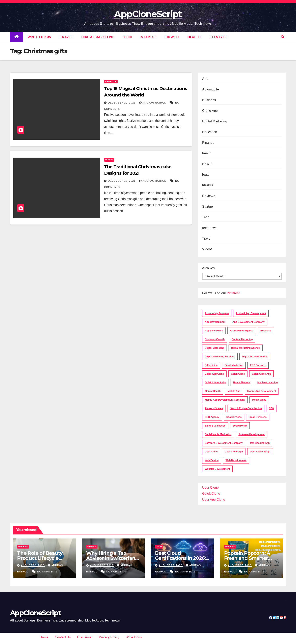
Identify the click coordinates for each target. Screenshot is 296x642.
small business (258, 417)
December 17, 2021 (122, 180)
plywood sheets (214, 408)
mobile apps (259, 399)
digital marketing (214, 348)
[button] (282, 37)
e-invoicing (211, 365)
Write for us (39, 37)
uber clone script (260, 451)
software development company (224, 443)
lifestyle (218, 37)
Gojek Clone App (261, 373)
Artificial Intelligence (241, 330)
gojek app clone (214, 373)
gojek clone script (215, 382)
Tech (127, 37)
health (194, 37)
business (265, 330)
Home (44, 637)
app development (215, 322)
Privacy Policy (109, 637)
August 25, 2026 (171, 565)
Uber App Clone (213, 499)
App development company (248, 322)
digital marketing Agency (245, 348)
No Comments (47, 571)
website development (217, 469)
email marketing (234, 365)
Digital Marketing (98, 37)
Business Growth (215, 339)
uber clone (211, 451)
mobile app (234, 391)
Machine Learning (267, 382)
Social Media (240, 425)
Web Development (236, 460)
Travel (66, 37)
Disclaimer (84, 637)
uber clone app (234, 451)
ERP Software (258, 365)
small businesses (215, 425)
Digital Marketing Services (220, 356)
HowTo (172, 37)
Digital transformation (254, 356)
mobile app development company (225, 399)
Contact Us (63, 637)
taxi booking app (260, 443)
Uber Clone (210, 487)
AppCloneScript (148, 13)
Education (209, 132)
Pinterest (233, 293)
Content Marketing (242, 339)
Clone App (210, 110)
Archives (208, 268)
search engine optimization (246, 408)
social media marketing (218, 434)
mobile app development (261, 391)
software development (251, 434)
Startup (149, 37)
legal (205, 174)
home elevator (241, 382)
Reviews (208, 196)
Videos (207, 249)
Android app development (251, 313)
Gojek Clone (238, 373)
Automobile (210, 89)
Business (209, 100)
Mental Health (212, 391)
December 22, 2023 (122, 102)
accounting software (217, 313)
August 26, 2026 (33, 565)
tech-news (209, 228)
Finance (208, 142)
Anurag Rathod (155, 102)
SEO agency (212, 417)
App (205, 78)
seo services (234, 417)
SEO (271, 408)
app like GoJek (214, 330)
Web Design (211, 460)
